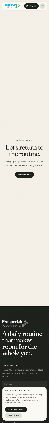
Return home (24, 174)
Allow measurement (16, 409)
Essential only (13, 415)
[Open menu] (42, 6)
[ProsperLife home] (12, 6)
